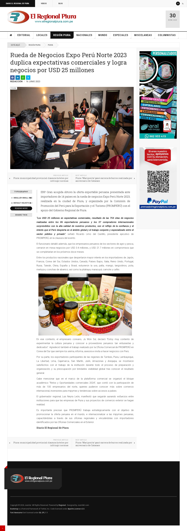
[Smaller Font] (11, 197)
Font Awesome (16, 513)
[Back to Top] (2, 528)
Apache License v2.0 (76, 509)
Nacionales (84, 35)
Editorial (23, 35)
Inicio (10, 35)
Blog (60, 3)
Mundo (102, 35)
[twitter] (28, 77)
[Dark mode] (183, 3)
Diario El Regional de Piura (17, 3)
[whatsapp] (23, 77)
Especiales (120, 35)
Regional (62, 505)
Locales (41, 35)
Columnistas (167, 35)
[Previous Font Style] (11, 203)
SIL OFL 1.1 (43, 513)
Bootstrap (14, 509)
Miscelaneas (143, 35)
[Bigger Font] (30, 197)
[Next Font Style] (30, 203)
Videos (44, 3)
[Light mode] (178, 3)
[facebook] (12, 77)
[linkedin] (17, 77)
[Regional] (41, 17)
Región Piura (62, 35)
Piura (50, 45)
